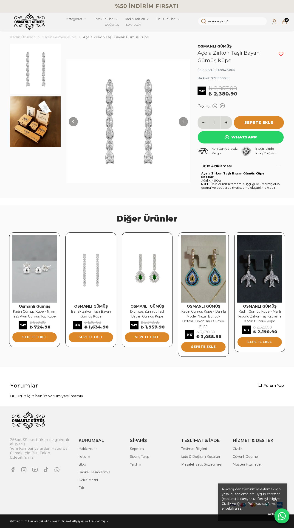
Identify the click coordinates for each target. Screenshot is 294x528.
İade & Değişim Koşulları (200, 457)
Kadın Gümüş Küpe (59, 37)
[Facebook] (13, 469)
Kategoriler (74, 19)
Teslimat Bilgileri (194, 449)
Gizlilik (237, 449)
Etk (81, 488)
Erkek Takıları (103, 19)
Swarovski (133, 24)
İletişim (84, 457)
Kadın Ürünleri (23, 37)
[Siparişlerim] (274, 22)
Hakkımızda (88, 449)
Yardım (135, 464)
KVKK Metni (88, 480)
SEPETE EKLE (258, 122)
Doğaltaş (112, 24)
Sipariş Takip (139, 457)
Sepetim (137, 449)
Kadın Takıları (135, 19)
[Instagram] (24, 469)
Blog (82, 464)
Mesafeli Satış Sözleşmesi (201, 464)
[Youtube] (35, 469)
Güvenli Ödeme (245, 457)
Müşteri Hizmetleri (248, 464)
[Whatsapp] (57, 469)
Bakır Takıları (165, 19)
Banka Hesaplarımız (94, 472)
